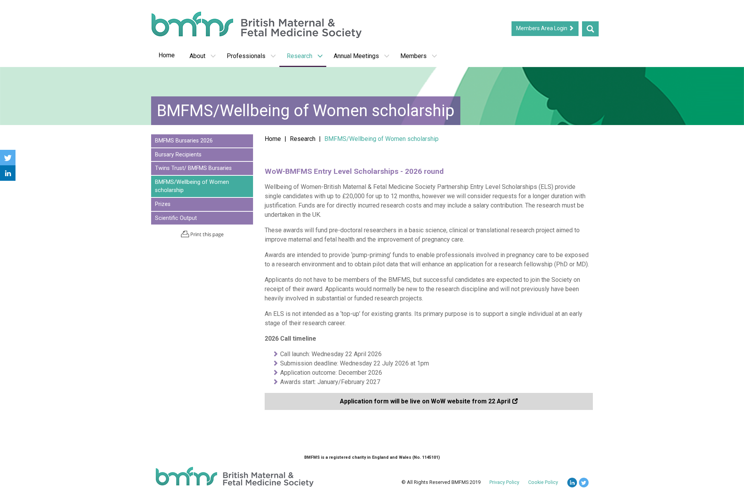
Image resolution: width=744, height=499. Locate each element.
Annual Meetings (356, 56)
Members (413, 56)
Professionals (246, 56)
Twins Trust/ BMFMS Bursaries (193, 168)
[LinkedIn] (8, 173)
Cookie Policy (543, 482)
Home (166, 55)
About (197, 56)
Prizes (162, 204)
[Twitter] (8, 157)
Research (299, 56)
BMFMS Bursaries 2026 (184, 140)
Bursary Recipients (178, 154)
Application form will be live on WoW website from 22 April (425, 401)
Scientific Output (176, 218)
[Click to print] (202, 234)
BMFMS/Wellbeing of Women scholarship (192, 186)
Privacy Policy (504, 482)
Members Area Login (542, 28)
